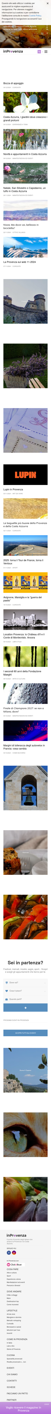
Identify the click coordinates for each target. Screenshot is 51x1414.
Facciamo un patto (17, 1393)
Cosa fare (12, 1269)
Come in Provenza (17, 1339)
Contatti (12, 1380)
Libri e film (10, 1346)
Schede (11, 1387)
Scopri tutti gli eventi (25, 1033)
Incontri (9, 1333)
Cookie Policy (35, 15)
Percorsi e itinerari (13, 1285)
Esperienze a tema (14, 1279)
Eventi (10, 1367)
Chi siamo (12, 1374)
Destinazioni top (13, 1301)
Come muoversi (12, 1304)
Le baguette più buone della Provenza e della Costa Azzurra (25, 524)
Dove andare (14, 1291)
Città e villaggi (12, 1295)
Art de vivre (11, 1314)
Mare (9, 1298)
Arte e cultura (12, 1272)
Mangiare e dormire (14, 1317)
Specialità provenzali (14, 1358)
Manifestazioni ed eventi (16, 1282)
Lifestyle (12, 1310)
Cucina (11, 1355)
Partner (11, 1399)
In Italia (9, 1343)
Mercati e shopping (14, 1320)
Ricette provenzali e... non (16, 1362)
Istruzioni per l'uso (13, 1330)
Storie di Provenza (13, 1349)
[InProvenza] (13, 51)
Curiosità (10, 1323)
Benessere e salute (14, 1327)
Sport (9, 1276)
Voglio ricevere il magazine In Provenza (23, 1409)
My (39, 51)
